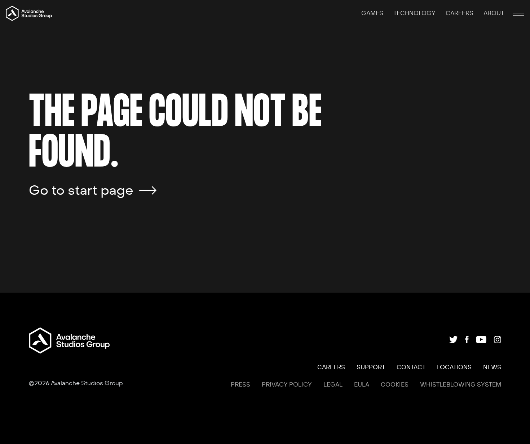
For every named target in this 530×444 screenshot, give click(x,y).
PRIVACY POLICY (287, 384)
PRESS (240, 384)
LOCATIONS (454, 367)
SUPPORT (371, 367)
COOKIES (394, 384)
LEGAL (333, 384)
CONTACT (411, 367)
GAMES (373, 13)
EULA (361, 384)
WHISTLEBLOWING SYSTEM (460, 384)
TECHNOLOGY (415, 13)
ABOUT (493, 13)
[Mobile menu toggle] (518, 13)
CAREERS (460, 13)
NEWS (492, 367)
